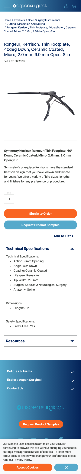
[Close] (66, 467)
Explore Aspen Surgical (24, 380)
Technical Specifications (27, 248)
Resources (15, 341)
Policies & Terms (19, 371)
